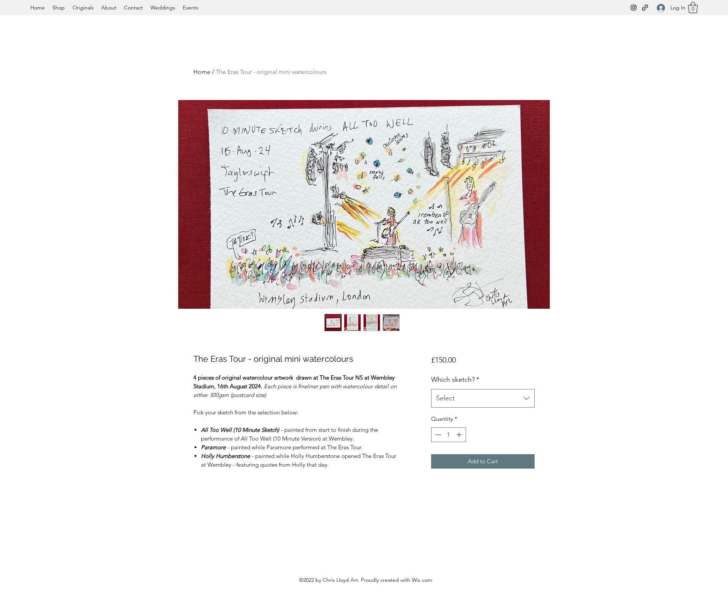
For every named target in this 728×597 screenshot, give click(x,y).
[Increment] (460, 435)
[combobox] (483, 398)
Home (201, 71)
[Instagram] (633, 7)
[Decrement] (437, 435)
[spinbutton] (448, 435)
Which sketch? (455, 379)
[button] (693, 7)
